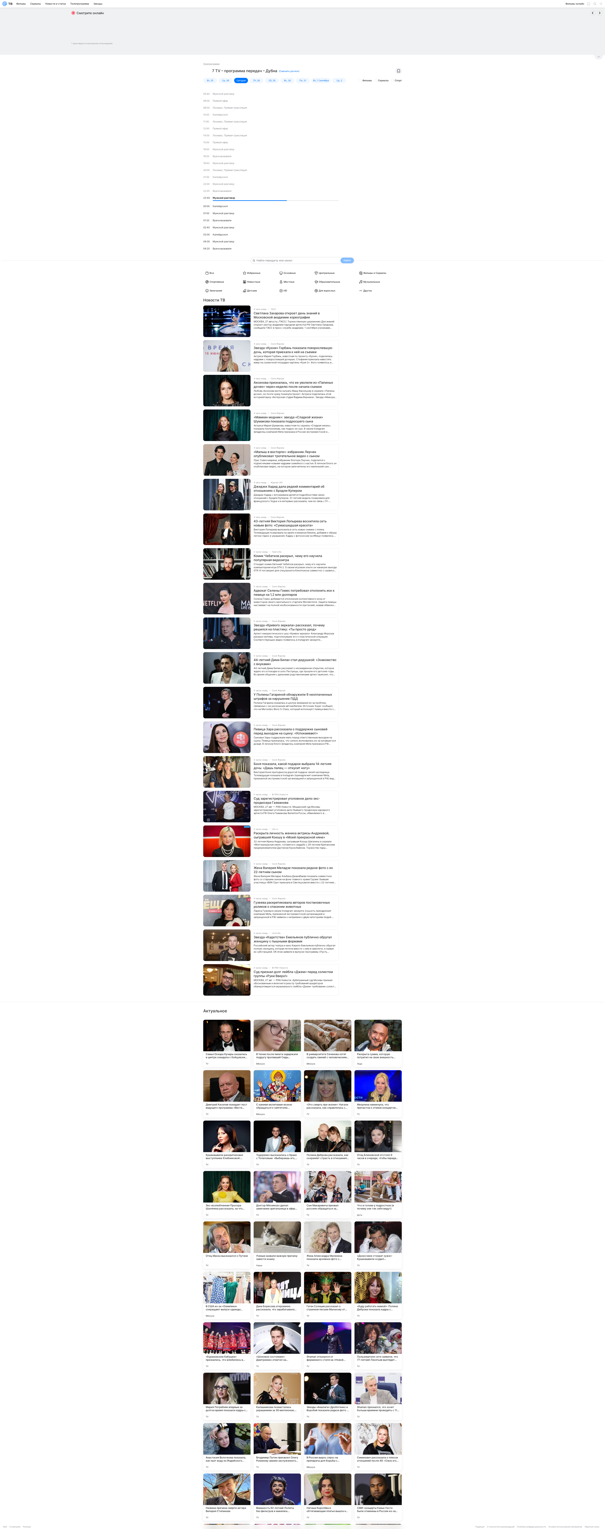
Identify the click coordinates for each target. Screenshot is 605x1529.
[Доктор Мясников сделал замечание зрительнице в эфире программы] (277, 1194)
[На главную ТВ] (9, 4)
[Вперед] (599, 13)
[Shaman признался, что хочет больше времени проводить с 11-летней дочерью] (378, 1396)
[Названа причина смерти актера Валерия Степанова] (227, 1497)
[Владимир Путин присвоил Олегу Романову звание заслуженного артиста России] (277, 1446)
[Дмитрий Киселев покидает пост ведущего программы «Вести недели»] (227, 1093)
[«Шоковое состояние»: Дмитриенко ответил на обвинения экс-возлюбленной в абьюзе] (277, 1346)
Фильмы (367, 80)
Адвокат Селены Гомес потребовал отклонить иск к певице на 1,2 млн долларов (294, 593)
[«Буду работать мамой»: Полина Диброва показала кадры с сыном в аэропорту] (378, 1295)
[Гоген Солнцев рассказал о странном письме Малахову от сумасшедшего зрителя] (327, 1295)
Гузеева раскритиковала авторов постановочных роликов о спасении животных (292, 905)
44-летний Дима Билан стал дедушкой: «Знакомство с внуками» (295, 662)
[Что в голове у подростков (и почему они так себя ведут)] (378, 1194)
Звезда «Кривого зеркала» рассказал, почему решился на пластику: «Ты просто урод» (289, 627)
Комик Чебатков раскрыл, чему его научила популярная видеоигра (288, 558)
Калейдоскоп (220, 114)
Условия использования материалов (565, 1527)
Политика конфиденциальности (531, 1527)
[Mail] (5, 4)
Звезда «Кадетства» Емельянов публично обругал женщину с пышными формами (293, 939)
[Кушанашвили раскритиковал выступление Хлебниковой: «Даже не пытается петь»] (227, 1144)
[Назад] (593, 13)
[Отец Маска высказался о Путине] (227, 1245)
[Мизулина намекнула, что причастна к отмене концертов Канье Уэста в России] (378, 1093)
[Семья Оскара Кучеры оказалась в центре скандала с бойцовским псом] (227, 1043)
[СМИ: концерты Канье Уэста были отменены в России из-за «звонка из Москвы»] (378, 1497)
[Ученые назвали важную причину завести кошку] (277, 1245)
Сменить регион (289, 71)
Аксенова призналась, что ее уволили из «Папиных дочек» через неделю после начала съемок (293, 385)
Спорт (398, 80)
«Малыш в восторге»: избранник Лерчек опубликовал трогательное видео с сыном (287, 454)
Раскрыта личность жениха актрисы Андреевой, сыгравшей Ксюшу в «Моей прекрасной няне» (291, 835)
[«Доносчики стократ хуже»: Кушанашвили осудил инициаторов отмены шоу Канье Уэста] (378, 1245)
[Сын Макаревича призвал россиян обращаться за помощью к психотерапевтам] (327, 1194)
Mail (5, 1527)
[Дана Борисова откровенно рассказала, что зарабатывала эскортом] (277, 1295)
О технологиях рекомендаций (500, 1527)
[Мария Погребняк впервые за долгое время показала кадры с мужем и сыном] (227, 1396)
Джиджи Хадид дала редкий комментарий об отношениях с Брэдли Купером (289, 489)
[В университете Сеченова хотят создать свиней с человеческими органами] (327, 1043)
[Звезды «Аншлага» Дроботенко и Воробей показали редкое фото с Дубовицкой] (327, 1396)
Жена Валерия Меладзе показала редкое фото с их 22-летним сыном (293, 870)
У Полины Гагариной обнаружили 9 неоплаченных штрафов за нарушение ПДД (293, 697)
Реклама (27, 1527)
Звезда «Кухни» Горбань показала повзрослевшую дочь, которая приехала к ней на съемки (293, 350)
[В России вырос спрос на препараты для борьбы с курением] (327, 1446)
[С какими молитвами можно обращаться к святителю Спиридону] (277, 1093)
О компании (14, 1527)
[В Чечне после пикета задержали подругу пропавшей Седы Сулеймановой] (277, 1043)
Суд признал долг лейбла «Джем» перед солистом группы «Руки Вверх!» (293, 974)
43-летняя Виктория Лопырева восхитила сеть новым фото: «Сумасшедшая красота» (290, 523)
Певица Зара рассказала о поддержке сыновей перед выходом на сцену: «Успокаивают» (290, 731)
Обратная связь (592, 1527)
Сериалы (383, 80)
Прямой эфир (220, 100)
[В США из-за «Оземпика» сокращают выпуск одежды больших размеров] (227, 1295)
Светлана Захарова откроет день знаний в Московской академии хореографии (287, 315)
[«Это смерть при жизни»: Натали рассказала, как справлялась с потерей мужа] (327, 1093)
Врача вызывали (222, 156)
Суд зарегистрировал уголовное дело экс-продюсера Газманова (287, 801)
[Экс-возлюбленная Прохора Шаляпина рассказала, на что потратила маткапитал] (227, 1194)
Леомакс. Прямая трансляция (230, 107)
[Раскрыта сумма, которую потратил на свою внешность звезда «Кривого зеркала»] (378, 1043)
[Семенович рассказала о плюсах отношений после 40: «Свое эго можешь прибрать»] (378, 1446)
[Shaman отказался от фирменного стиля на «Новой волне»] (327, 1346)
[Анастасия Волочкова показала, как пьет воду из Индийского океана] (227, 1446)
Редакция (479, 1527)
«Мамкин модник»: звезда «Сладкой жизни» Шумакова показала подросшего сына (288, 419)
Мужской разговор (223, 93)
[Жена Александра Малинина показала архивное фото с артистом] (327, 1245)
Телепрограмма (211, 64)
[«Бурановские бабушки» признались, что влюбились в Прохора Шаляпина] (227, 1346)
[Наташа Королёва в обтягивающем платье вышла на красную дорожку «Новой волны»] (327, 1497)
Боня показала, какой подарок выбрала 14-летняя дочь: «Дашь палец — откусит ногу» (292, 766)
